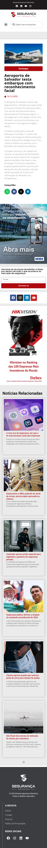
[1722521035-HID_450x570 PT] (23, 263)
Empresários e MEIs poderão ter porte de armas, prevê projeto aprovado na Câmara (23, 496)
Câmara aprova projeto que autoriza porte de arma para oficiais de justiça (23, 676)
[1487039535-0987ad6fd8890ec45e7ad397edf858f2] (23, 382)
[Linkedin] (21, 6)
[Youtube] (26, 6)
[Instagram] (30, 6)
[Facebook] (17, 6)
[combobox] (26, 24)
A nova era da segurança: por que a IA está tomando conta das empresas (23, 434)
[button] (6, 24)
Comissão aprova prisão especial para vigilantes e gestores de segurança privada (23, 557)
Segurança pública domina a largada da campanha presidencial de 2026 (22, 616)
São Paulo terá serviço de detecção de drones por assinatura (22, 737)
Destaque (23, 68)
